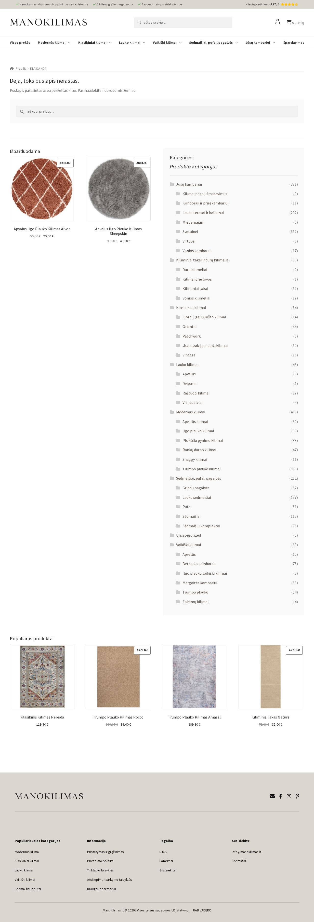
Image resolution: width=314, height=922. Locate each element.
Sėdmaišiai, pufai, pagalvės (211, 42)
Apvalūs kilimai (195, 421)
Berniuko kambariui (199, 563)
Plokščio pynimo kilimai (203, 440)
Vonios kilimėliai (196, 298)
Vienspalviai (192, 402)
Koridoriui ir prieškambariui (205, 203)
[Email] (272, 796)
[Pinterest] (297, 796)
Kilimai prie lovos (197, 279)
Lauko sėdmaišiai (197, 497)
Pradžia (21, 68)
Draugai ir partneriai (101, 889)
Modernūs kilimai (51, 42)
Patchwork (192, 336)
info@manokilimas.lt (246, 852)
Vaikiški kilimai (165, 42)
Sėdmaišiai (191, 516)
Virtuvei (189, 241)
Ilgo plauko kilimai (198, 430)
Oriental (190, 326)
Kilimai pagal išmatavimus (205, 193)
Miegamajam (193, 222)
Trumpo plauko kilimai (202, 468)
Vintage (189, 355)
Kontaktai (239, 861)
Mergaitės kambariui (200, 582)
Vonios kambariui (197, 250)
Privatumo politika (100, 861)
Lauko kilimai (129, 42)
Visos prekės (20, 42)
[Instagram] (289, 796)
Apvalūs (189, 373)
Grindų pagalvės (196, 487)
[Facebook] (280, 796)
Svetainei (190, 231)
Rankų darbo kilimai (199, 449)
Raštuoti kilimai (196, 393)
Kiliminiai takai (195, 288)
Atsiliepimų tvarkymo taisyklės (109, 879)
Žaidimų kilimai (196, 601)
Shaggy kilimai (195, 459)
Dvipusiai (190, 383)
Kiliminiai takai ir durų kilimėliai (203, 260)
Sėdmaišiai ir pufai (28, 889)
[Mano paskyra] (278, 22)
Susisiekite (167, 870)
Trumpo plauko (195, 592)
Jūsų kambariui (258, 42)
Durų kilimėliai (195, 269)
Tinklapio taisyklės (100, 870)
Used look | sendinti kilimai (205, 345)
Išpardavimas (293, 42)
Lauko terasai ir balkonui (203, 212)
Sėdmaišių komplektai (201, 525)
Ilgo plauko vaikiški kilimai (205, 573)
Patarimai (166, 861)
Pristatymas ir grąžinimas (105, 852)
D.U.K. (163, 852)
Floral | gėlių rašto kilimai (204, 316)
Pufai (187, 506)
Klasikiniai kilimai (92, 42)
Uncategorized (188, 535)
